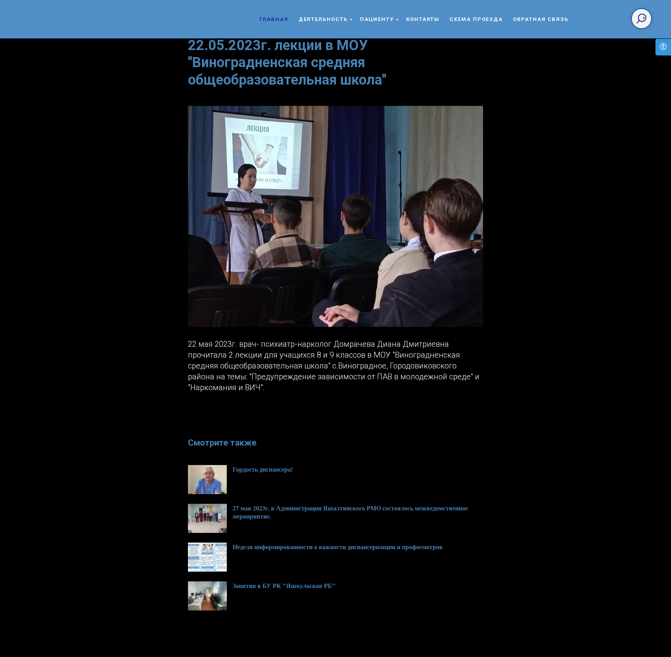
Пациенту (377, 19)
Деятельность (323, 19)
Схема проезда (476, 19)
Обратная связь (540, 19)
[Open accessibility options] (663, 47)
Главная (273, 19)
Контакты (423, 19)
